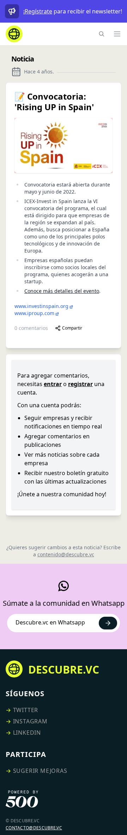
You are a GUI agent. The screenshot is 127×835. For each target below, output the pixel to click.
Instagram (30, 721)
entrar (53, 384)
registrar (80, 384)
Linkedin (27, 732)
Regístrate (38, 11)
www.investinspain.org (41, 306)
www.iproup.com (34, 313)
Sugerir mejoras (40, 771)
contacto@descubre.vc (34, 828)
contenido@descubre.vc (65, 554)
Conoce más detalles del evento (61, 291)
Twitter (25, 710)
